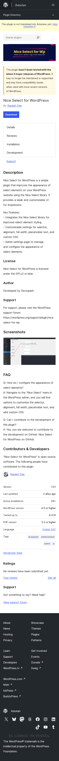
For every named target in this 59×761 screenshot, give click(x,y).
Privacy (7, 640)
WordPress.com (14, 679)
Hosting (8, 634)
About (6, 622)
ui (53, 543)
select (47, 543)
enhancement (47, 537)
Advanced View (12, 552)
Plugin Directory (12, 14)
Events (35, 656)
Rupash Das (14, 105)
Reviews (12, 135)
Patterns (36, 640)
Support (11, 161)
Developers (10, 662)
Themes (36, 628)
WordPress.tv (13, 668)
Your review (10, 577)
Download (11, 114)
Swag (36, 668)
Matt (7, 684)
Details (11, 127)
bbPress (10, 690)
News (6, 628)
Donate (37, 662)
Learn (6, 650)
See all (52, 577)
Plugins (35, 634)
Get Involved (39, 650)
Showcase (37, 622)
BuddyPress (12, 696)
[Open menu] (54, 5)
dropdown (33, 537)
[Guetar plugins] (38, 37)
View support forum (15, 602)
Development (15, 152)
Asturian (15, 711)
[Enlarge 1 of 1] (51, 342)
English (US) (49, 529)
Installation (13, 144)
